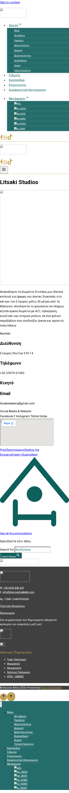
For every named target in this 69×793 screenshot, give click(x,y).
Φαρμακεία (13, 663)
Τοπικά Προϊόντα (22, 70)
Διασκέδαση (20, 60)
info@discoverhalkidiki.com (18, 592)
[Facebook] (1, 138)
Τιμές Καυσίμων (16, 659)
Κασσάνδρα (17, 80)
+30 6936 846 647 (13, 588)
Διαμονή (18, 50)
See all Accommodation (16, 533)
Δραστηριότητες (22, 55)
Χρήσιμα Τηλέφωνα (18, 672)
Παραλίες (19, 40)
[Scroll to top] (3, 697)
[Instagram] (5, 138)
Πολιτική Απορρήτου (12, 606)
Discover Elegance (51, 687)
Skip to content (10, 2)
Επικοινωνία (17, 85)
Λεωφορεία (14, 668)
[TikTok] (10, 138)
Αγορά (17, 65)
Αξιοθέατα (19, 35)
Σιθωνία (14, 75)
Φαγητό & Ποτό (21, 45)
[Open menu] (4, 170)
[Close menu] (1, 704)
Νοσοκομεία (7, 613)
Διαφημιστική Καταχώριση (27, 90)
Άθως (17, 30)
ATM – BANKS (15, 676)
